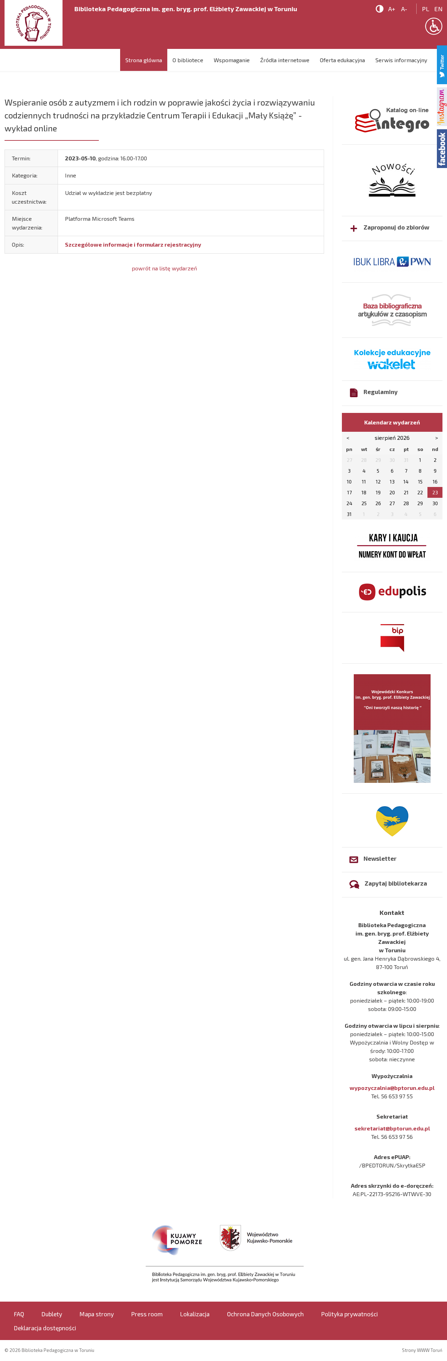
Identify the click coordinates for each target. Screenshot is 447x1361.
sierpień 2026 (392, 437)
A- (404, 9)
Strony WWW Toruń (422, 1350)
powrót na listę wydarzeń (164, 268)
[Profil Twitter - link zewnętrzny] (442, 63)
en (438, 9)
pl (425, 9)
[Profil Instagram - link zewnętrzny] (442, 105)
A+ (391, 9)
